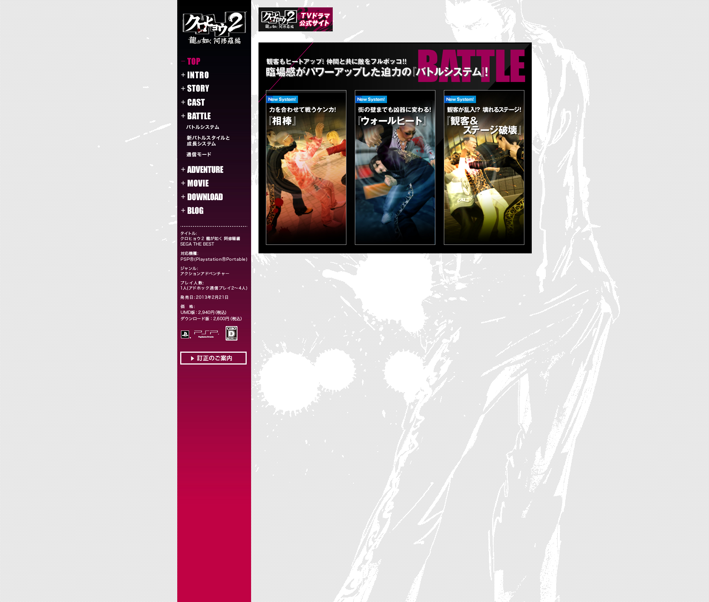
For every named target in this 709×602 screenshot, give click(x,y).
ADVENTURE (208, 169)
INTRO (208, 75)
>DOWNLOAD (208, 196)
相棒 (306, 167)
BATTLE (208, 116)
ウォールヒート (395, 167)
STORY (208, 88)
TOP (208, 61)
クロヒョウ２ (214, 27)
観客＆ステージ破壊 (484, 167)
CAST (208, 102)
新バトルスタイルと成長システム (215, 141)
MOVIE (208, 183)
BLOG (208, 210)
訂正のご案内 (213, 358)
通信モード (215, 155)
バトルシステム (215, 127)
